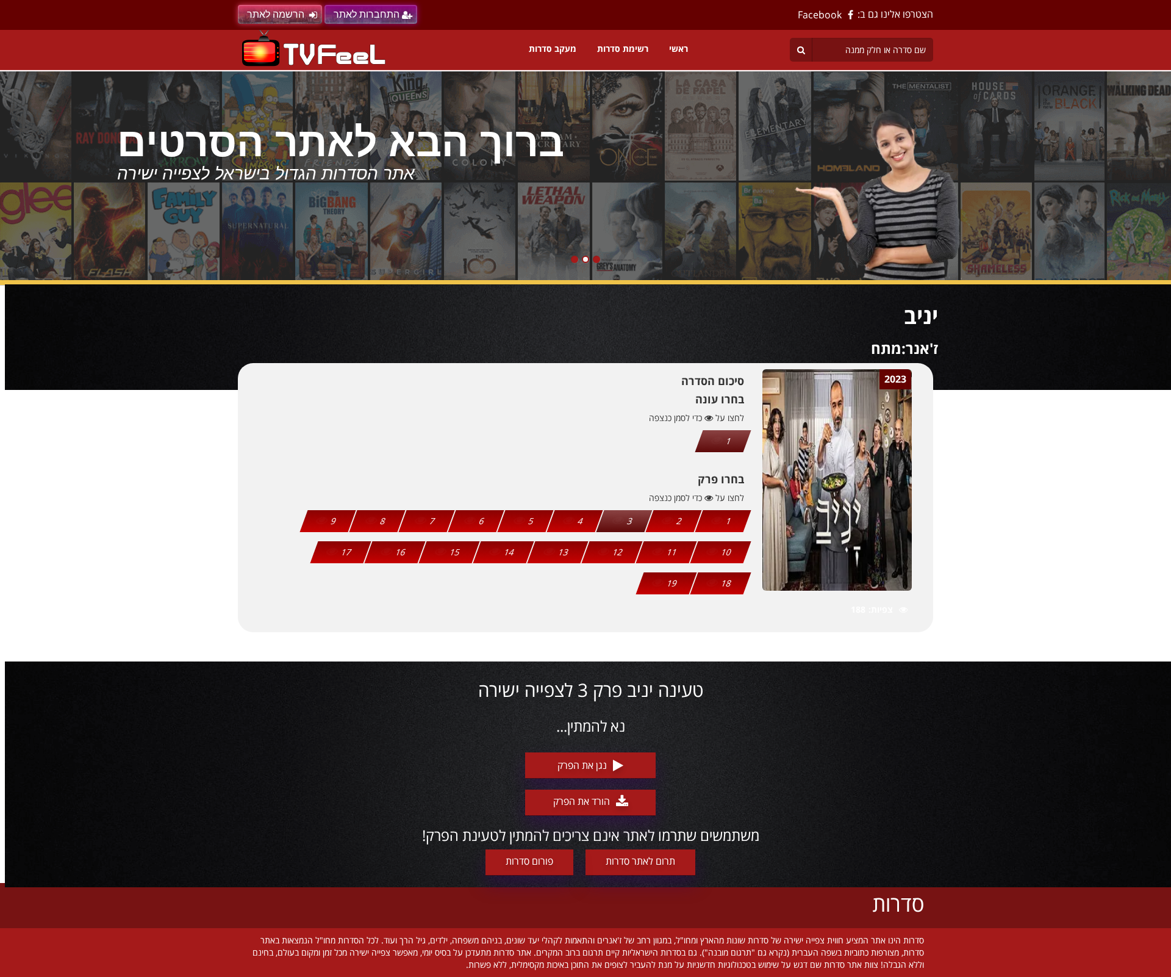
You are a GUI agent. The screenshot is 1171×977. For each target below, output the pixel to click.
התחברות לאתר (366, 14)
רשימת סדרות (622, 48)
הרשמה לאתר (275, 14)
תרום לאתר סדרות (640, 861)
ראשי (678, 48)
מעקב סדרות (552, 48)
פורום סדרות (529, 861)
